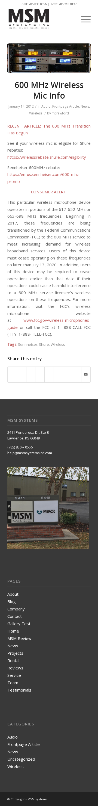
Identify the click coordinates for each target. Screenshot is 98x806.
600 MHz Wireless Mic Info (49, 90)
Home (13, 631)
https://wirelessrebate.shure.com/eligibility (46, 157)
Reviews (15, 668)
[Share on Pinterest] (39, 372)
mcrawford (60, 113)
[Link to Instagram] (78, 799)
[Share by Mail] (85, 374)
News (85, 106)
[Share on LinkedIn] (49, 372)
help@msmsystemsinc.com (29, 452)
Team (12, 682)
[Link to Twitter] (86, 799)
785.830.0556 (38, 4)
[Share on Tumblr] (58, 372)
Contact (14, 616)
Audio (46, 106)
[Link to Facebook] (70, 799)
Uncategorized (21, 759)
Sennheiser (27, 344)
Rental (13, 660)
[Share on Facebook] (12, 372)
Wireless (35, 113)
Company (16, 609)
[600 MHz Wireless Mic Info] (49, 58)
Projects (15, 653)
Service (14, 675)
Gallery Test (18, 623)
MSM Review (19, 638)
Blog (11, 601)
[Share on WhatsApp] (30, 372)
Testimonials (19, 690)
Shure (44, 344)
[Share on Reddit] (76, 372)
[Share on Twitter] (21, 372)
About (13, 594)
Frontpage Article (65, 106)
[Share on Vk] (67, 372)
